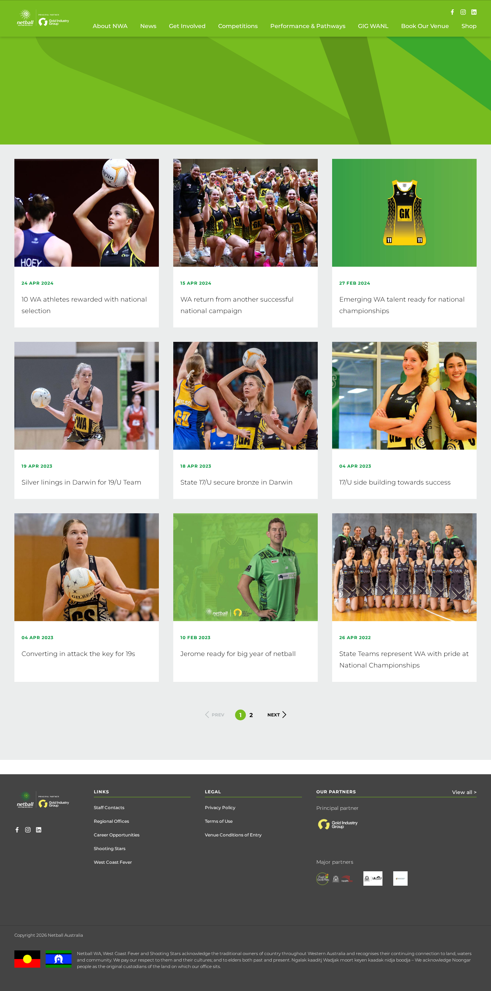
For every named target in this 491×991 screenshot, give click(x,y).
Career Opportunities (116, 835)
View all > (464, 792)
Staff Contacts (109, 807)
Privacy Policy (220, 807)
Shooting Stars (109, 848)
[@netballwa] (463, 12)
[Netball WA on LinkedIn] (474, 12)
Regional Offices (111, 821)
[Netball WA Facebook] (452, 12)
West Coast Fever (113, 862)
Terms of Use (219, 821)
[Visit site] (344, 830)
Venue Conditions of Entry (233, 835)
